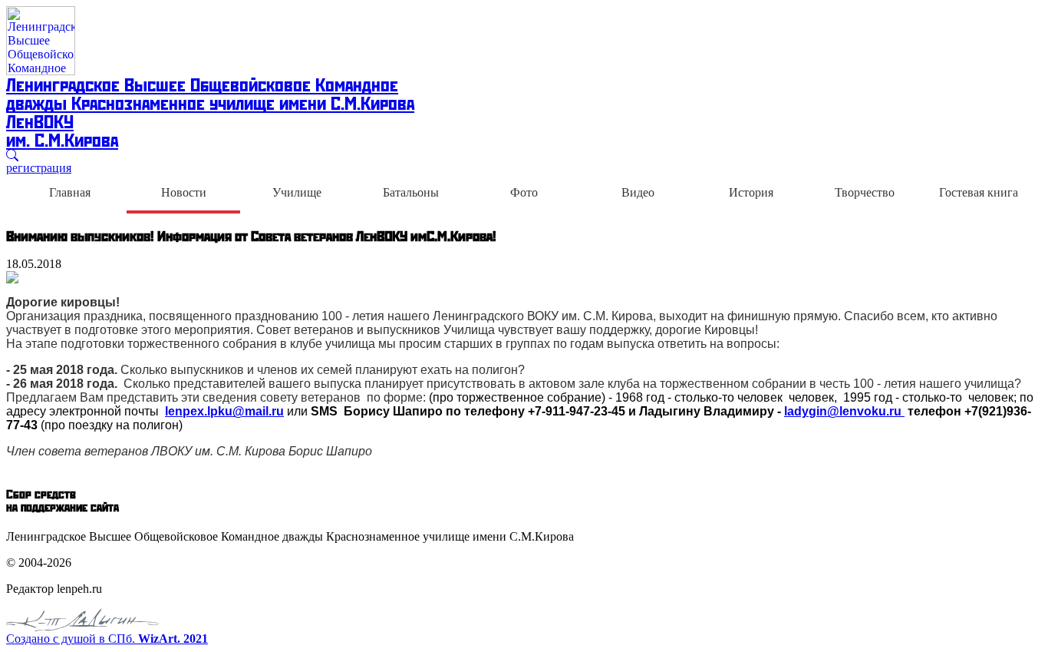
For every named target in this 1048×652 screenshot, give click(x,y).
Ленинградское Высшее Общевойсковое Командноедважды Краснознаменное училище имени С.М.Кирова (210, 93)
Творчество (865, 192)
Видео (637, 192)
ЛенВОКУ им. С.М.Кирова (62, 130)
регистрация (38, 167)
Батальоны (411, 192)
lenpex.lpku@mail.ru (224, 411)
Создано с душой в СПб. (107, 638)
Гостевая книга (978, 192)
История (751, 192)
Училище (296, 192)
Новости (183, 192)
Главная (70, 192)
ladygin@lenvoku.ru (844, 411)
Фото (524, 192)
